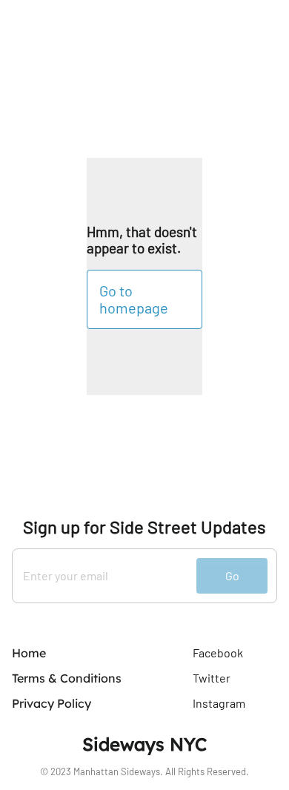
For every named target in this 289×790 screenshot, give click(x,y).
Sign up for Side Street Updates (144, 527)
